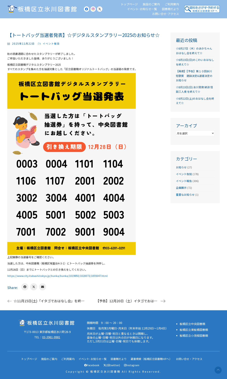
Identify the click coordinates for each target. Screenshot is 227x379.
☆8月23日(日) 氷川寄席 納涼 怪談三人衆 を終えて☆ (194, 89)
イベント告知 (184, 174)
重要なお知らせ (185, 194)
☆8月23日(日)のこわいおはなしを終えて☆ (195, 62)
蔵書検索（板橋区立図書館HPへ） (151, 359)
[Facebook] (24, 286)
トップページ (29, 359)
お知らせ (181, 167)
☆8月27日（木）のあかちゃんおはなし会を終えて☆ (194, 51)
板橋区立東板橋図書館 (194, 330)
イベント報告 (51, 43)
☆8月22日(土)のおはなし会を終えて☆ (195, 101)
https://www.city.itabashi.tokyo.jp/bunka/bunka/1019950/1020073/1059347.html (57, 276)
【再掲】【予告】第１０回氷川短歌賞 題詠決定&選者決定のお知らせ (194, 75)
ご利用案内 (67, 359)
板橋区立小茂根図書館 (194, 335)
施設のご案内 (49, 359)
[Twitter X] (33, 286)
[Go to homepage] (42, 8)
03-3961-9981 (51, 337)
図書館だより (119, 359)
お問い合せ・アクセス (189, 359)
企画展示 (181, 188)
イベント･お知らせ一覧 (93, 359)
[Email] (42, 286)
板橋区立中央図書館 (192, 324)
